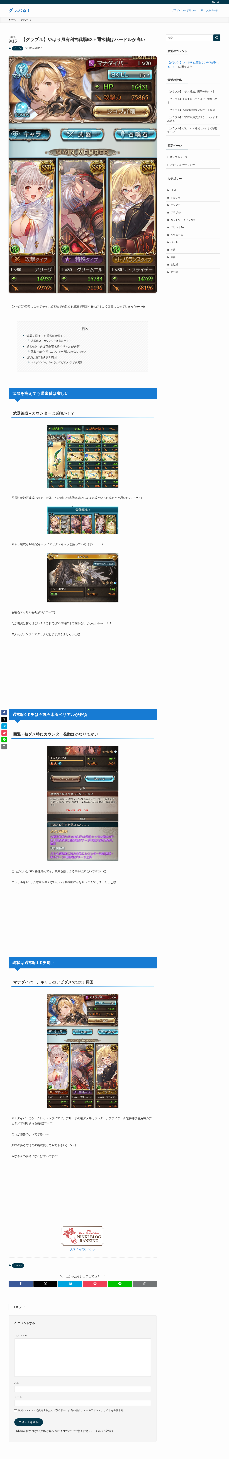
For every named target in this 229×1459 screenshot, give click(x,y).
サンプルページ (178, 157)
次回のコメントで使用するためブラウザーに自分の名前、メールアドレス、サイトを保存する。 (72, 1410)
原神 (173, 257)
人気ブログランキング (82, 1249)
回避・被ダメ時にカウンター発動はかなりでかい (58, 351)
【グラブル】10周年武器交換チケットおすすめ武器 (192, 119)
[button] (21, 1284)
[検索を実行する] (216, 37)
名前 (16, 1383)
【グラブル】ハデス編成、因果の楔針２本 (191, 91)
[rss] (213, 2)
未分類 (174, 272)
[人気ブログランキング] (82, 1244)
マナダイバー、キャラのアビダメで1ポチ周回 (56, 362)
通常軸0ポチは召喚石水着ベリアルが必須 (53, 346)
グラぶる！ (20, 10)
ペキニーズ (176, 234)
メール (18, 1396)
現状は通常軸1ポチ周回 (41, 357)
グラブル (17, 48)
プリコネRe (177, 227)
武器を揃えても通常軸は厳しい (46, 335)
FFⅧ (173, 190)
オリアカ (175, 204)
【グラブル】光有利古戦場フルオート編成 (191, 109)
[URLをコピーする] (145, 1284)
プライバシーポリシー (182, 164)
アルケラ (175, 197)
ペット (174, 242)
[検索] (218, 2)
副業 (173, 249)
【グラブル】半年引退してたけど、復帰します (192, 101)
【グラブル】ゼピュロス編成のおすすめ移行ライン (192, 130)
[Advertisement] (82, 668)
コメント (21, 1335)
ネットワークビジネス (183, 220)
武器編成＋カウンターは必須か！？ (51, 340)
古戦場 (174, 264)
